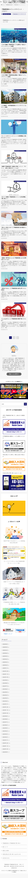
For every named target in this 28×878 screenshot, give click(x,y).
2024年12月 (6, 671)
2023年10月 (6, 713)
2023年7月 (6, 722)
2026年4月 (6, 650)
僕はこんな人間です (14, 374)
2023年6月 (6, 725)
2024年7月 (6, 686)
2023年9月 (6, 716)
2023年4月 (6, 731)
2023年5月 (6, 728)
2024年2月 (6, 701)
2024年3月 (6, 698)
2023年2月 (6, 737)
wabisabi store (6, 858)
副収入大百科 (6, 850)
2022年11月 (6, 746)
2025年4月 (6, 659)
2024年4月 (6, 695)
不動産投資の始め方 (6, 14)
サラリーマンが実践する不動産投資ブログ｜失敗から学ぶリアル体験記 (14, 1)
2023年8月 (6, 719)
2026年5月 (6, 647)
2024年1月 (6, 704)
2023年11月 (6, 710)
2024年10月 (6, 677)
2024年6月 (6, 689)
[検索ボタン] (27, 2)
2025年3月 (6, 662)
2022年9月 (6, 752)
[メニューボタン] (1, 2)
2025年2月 (6, 665)
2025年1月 (6, 668)
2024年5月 (6, 692)
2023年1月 (6, 740)
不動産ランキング (8, 634)
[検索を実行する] (25, 404)
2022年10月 (6, 749)
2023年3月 (6, 734)
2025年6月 (6, 653)
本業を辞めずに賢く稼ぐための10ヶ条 (12, 854)
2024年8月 (6, 683)
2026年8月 (6, 644)
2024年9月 (6, 680)
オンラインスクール (16, 779)
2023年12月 (6, 707)
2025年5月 (6, 656)
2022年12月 (6, 743)
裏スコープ (5, 847)
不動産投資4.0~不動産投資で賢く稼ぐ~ (12, 843)
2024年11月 (6, 674)
